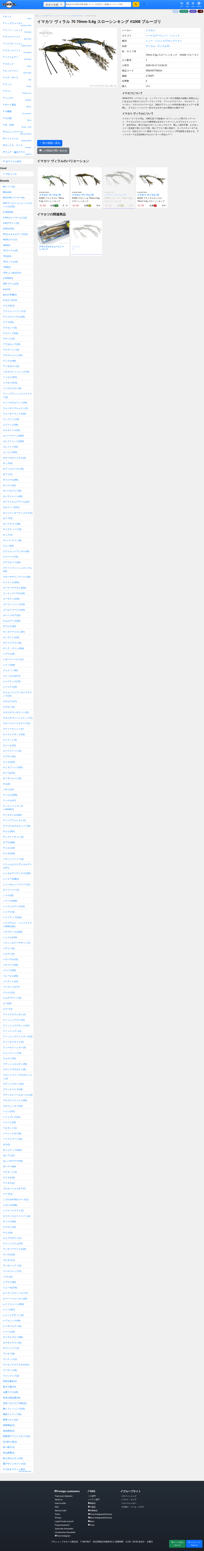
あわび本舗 (10, 294)
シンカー (18, 99)
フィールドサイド (13, 1042)
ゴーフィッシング (14, 604)
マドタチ (9, 1177)
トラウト (183, 11)
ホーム (37, 16)
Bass (92, 1521)
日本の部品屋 (11, 1397)
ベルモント (10, 1128)
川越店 (93, 1507)
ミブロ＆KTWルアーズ (16, 1199)
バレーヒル (10, 976)
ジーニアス (10, 687)
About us (58, 1500)
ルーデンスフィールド (15, 1293)
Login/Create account (64, 1521)
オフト (7, 474)
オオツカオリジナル (14, 458)
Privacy (58, 1518)
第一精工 (9, 1447)
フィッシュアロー (14, 1020)
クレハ (8, 545)
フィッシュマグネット (16, 1025)
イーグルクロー (12, 388)
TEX (7, 256)
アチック (9, 338)
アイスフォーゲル (14, 316)
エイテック (10, 424)
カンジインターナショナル (18, 513)
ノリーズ (10, 900)
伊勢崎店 (94, 1510)
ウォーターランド (14, 413)
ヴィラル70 (163, 46)
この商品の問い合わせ (54, 150)
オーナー (9, 485)
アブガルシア (11, 344)
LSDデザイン (11, 223)
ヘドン (9, 1111)
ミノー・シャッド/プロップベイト (72, 16)
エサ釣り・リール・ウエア (132, 1507)
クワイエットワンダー (16, 551)
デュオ (9, 853)
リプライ (9, 1282)
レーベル (9, 1331)
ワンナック (10, 1359)
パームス (9, 992)
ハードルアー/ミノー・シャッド (51, 16)
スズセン (9, 707)
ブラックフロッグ (13, 1084)
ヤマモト (9, 1227)
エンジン (10, 452)
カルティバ (11, 507)
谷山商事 (9, 1452)
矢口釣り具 (10, 1441)
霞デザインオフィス (14, 1463)
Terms (57, 1514)
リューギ (10, 1287)
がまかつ (10, 300)
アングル (9, 360)
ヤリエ (7, 1232)
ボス (6, 1144)
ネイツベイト (11, 890)
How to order (60, 1503)
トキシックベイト (13, 859)
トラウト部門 (93, 1500)
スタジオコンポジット (16, 712)
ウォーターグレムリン (15, 408)
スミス (9, 762)
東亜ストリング (12, 1414)
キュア (7, 534)
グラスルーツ (11, 562)
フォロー (9, 1058)
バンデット (10, 981)
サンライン (11, 637)
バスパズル (10, 959)
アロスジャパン (13, 355)
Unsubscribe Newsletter (65, 1532)
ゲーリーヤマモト (14, 587)
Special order (60, 1510)
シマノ (9, 665)
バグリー (9, 948)
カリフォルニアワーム (16, 501)
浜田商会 (9, 1425)
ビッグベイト (18, 72)
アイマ (8, 322)
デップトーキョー (13, 837)
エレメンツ (10, 446)
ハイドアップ (12, 917)
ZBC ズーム (11, 283)
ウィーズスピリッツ (15, 402)
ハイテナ (9, 912)
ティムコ (10, 795)
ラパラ (9, 1254)
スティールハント (13, 729)
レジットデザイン (13, 1315)
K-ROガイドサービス (15, 217)
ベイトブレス (11, 1117)
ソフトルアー (18, 58)
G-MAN (8, 212)
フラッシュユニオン (15, 1064)
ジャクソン (10, 670)
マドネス (9, 1183)
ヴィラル (150, 46)
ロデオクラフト (12, 1342)
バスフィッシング (128, 1496)
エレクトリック (13, 441)
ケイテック (11, 582)
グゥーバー (10, 556)
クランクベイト (18, 51)
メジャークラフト (13, 1210)
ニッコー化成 (11, 879)
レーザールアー (12, 1326)
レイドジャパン (13, 1304)
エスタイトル (11, 430)
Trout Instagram (63, 1536)
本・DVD (18, 126)
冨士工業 (9, 1386)
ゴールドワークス (14, 610)
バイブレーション (18, 44)
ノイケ (8, 895)
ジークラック (11, 681)
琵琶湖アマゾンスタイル (16, 1436)
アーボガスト (11, 366)
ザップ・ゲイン (13, 648)
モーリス (9, 1221)
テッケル (9, 800)
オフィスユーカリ (13, 468)
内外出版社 (10, 1381)
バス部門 (92, 1496)
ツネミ (8, 789)
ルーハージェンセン (15, 1298)
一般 (200, 11)
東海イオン (10, 1419)
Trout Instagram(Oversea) (101, 1514)
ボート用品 (18, 105)
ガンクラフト (11, 524)
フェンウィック (12, 1053)
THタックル (10, 261)
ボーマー (9, 1166)
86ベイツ (9, 186)
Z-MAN (8, 278)
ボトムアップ (12, 1150)
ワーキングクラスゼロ (16, 1364)
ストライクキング (14, 734)
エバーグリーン (13, 435)
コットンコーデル (14, 593)
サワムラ (9, 626)
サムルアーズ (11, 621)
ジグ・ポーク (18, 78)
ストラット (10, 740)
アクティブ (10, 333)
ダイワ (9, 773)
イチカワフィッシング (16, 371)
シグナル (9, 653)
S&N (6, 245)
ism (7, 289)
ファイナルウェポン (14, 1014)
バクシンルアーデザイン (16, 942)
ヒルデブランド (12, 998)
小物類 (18, 112)
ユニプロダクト (12, 1238)
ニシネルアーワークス (17, 873)
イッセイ (10, 377)
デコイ (9, 831)
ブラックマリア (13, 1089)
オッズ (7, 463)
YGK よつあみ (12, 272)
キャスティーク (12, 529)
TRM (7, 267)
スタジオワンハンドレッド (18, 718)
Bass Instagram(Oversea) (101, 1518)
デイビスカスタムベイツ (16, 826)
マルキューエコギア (14, 1188)
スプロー (9, 756)
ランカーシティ (12, 1265)
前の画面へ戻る (51, 143)
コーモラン (11, 598)
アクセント (10, 327)
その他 (18, 119)
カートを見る (178, 1543)
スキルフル (10, 701)
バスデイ (9, 954)
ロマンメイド (11, 1348)
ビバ (7, 1003)
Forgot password (62, 1525)
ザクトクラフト (12, 642)
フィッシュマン (12, 1031)
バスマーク (10, 965)
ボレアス (9, 1155)
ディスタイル (12, 815)
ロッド (18, 17)
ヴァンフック (11, 1375)
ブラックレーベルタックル (18, 1095)
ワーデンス (10, 1370)
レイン (9, 1309)
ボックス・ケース (18, 146)
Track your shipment (63, 1496)
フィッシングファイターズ (18, 1036)
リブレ (7, 1276)
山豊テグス (10, 1392)
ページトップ (195, 1543)
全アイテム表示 (13, 161)
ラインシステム (13, 1243)
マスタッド (10, 1172)
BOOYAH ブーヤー (14, 197)
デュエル (9, 848)
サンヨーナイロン (14, 632)
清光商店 (9, 1430)
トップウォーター (18, 24)
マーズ (7, 1194)
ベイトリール (18, 139)
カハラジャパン (13, 496)
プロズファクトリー (15, 1100)
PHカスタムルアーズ (15, 234)
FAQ (56, 1507)
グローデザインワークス (16, 576)
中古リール (11, 174)
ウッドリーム (11, 419)
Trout (92, 1525)
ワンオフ (9, 1353)
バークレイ (11, 987)
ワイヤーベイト (18, 37)
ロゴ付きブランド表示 (17, 1470)
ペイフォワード (12, 1139)
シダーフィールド (13, 659)
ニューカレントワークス (16, 884)
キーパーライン (12, 540)
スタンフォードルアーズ (16, 723)
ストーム (9, 745)
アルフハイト (11, 349)
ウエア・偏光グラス (18, 153)
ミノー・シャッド (18, 31)
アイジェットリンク (14, 311)
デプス (9, 842)
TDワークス (10, 250)
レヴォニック (11, 1320)
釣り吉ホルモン (13, 1458)
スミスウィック (13, 767)
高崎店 (93, 1503)
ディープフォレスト (14, 820)
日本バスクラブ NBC (15, 1403)
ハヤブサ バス (12, 932)
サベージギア (11, 615)
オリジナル (10, 479)
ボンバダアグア (13, 1161)
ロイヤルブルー (13, 1337)
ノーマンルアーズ (14, 906)
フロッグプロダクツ (14, 1069)
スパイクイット (12, 750)
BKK (7, 192)
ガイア (7, 518)
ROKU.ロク (10, 239)
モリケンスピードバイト (16, 1216)
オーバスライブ (12, 490)
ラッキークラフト (14, 1249)
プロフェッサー (13, 1106)
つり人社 (9, 305)
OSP (8, 228)
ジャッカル (11, 676)
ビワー (7, 1009)
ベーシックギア (12, 1133)
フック (18, 85)
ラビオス (9, 1260)
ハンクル (10, 937)
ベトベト (9, 1122)
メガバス (10, 1205)
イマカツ (10, 382)
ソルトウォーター (128, 1503)
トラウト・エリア (128, 1500)
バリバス (9, 970)
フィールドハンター (14, 1047)
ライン (18, 92)
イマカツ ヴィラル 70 (50, 195)
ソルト (193, 11)
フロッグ (18, 65)
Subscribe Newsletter (64, 1529)
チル (6, 784)
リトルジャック (12, 1271)
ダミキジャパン (12, 778)
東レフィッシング (14, 1408)
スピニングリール (18, 132)
